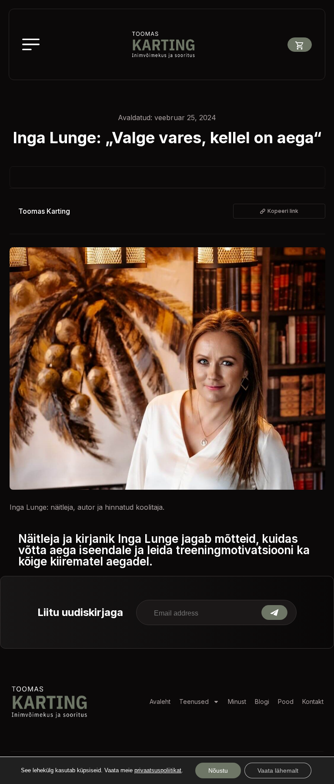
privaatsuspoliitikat (157, 770)
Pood (286, 701)
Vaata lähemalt (277, 770)
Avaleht (160, 701)
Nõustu (218, 770)
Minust (237, 701)
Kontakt (313, 701)
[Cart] (299, 44)
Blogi (262, 701)
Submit (274, 612)
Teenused (194, 701)
